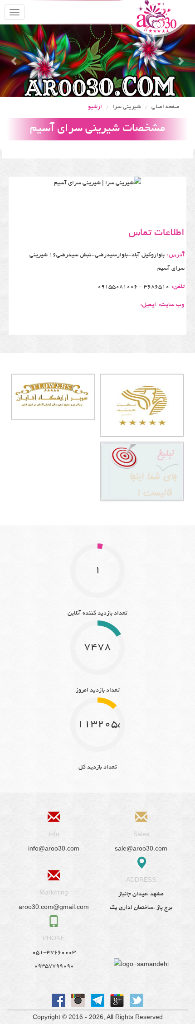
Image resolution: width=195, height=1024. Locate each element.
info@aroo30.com (53, 848)
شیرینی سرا (126, 107)
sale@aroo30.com (141, 848)
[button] (14, 60)
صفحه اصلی (165, 107)
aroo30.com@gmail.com (54, 907)
